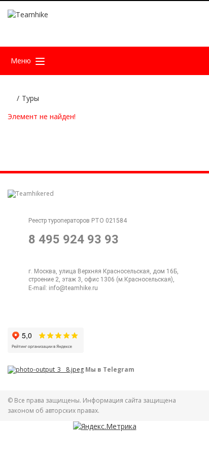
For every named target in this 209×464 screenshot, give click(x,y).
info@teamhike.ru (73, 288)
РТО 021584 (109, 220)
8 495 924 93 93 (73, 239)
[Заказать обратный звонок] (156, 27)
